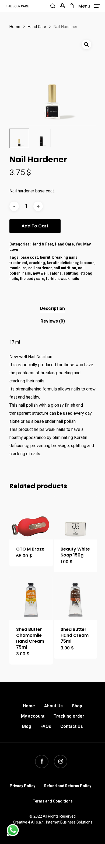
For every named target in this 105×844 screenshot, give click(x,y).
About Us (53, 705)
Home (14, 26)
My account (32, 716)
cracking (37, 263)
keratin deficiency (62, 263)
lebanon (87, 263)
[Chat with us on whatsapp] (13, 834)
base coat (29, 257)
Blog (26, 726)
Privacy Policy (22, 786)
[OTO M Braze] (31, 517)
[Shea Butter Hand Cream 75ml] (75, 598)
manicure (17, 268)
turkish (52, 278)
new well (40, 273)
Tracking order (69, 716)
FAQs (45, 726)
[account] (62, 6)
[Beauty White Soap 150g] (75, 517)
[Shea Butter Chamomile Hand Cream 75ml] (31, 598)
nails (26, 273)
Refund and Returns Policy (67, 786)
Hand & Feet (42, 244)
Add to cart (35, 226)
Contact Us (71, 726)
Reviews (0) (52, 321)
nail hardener (40, 268)
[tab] (52, 308)
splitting (71, 273)
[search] (52, 6)
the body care (32, 278)
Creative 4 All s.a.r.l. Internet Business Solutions (52, 822)
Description (52, 308)
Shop (77, 705)
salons (56, 273)
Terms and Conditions (53, 801)
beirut (45, 257)
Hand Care (37, 26)
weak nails (70, 278)
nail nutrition (65, 268)
